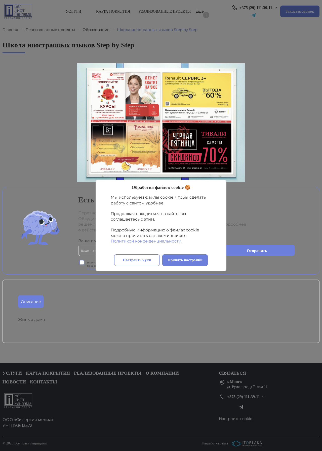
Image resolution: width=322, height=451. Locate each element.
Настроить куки (137, 260)
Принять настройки (185, 260)
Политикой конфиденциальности (146, 241)
